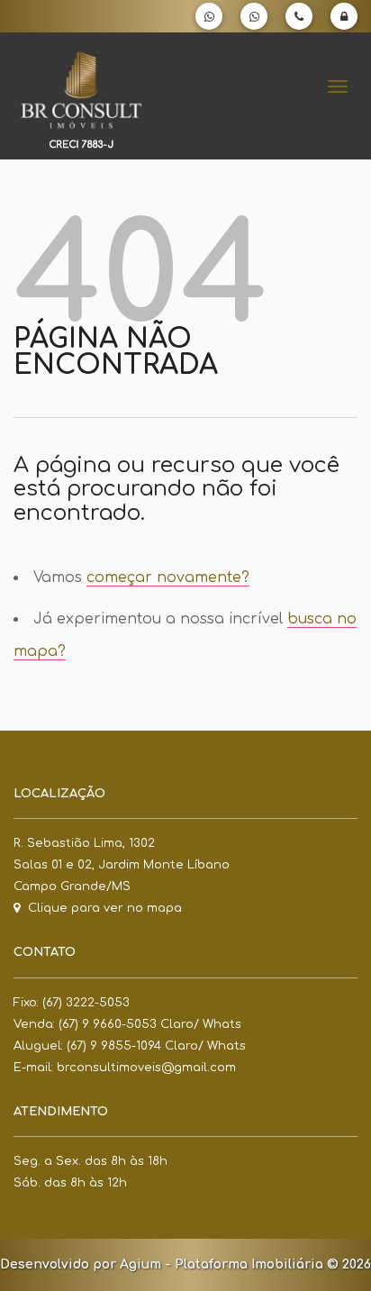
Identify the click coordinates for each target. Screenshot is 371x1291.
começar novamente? (167, 577)
